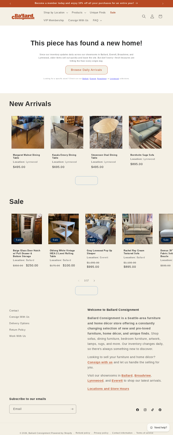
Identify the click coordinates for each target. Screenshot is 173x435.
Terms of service (144, 433)
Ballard (85, 78)
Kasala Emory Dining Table (64, 156)
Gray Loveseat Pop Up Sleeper (99, 252)
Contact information (122, 433)
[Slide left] (78, 280)
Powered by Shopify (61, 433)
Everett (93, 78)
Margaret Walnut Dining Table (26, 156)
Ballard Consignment (40, 433)
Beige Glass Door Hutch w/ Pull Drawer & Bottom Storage (26, 253)
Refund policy (83, 433)
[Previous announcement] (10, 3)
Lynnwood (114, 78)
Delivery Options (19, 323)
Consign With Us (19, 316)
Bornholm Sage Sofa (142, 155)
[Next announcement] (163, 3)
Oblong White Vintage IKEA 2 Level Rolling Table (62, 253)
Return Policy (17, 329)
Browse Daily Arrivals (86, 69)
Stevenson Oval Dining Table (104, 156)
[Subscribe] (72, 409)
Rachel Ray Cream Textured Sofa (134, 252)
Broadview (101, 78)
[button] (55, 12)
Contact (14, 310)
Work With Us (17, 336)
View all (86, 180)
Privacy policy (101, 433)
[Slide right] (94, 280)
